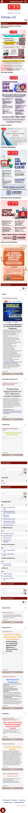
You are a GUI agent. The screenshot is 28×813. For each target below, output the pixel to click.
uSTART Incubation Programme (9, 298)
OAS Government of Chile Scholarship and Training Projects (10, 719)
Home (16, 13)
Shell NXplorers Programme (8, 676)
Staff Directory (8, 802)
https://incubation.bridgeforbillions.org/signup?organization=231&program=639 (12, 362)
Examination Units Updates (7, 583)
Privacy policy (7, 800)
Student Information (6, 487)
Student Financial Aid (6, 462)
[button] (24, 469)
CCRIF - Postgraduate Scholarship (10, 773)
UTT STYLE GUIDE (7, 576)
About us (14, 800)
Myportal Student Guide (7, 612)
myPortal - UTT (8, 16)
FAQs (4, 483)
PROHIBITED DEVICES (8, 525)
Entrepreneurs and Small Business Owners (10, 429)
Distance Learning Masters (8, 743)
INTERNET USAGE (7, 538)
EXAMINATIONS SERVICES (9, 519)
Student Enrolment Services (7, 598)
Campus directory (19, 802)
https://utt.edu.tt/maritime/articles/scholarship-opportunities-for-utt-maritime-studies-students (12, 412)
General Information (6, 284)
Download (16, 374)
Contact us (22, 800)
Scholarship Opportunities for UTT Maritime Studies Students (10, 383)
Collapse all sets (23, 290)
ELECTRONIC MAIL (7, 535)
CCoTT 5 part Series (7, 631)
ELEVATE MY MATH (7, 573)
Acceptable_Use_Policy (8, 533)
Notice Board (4, 23)
